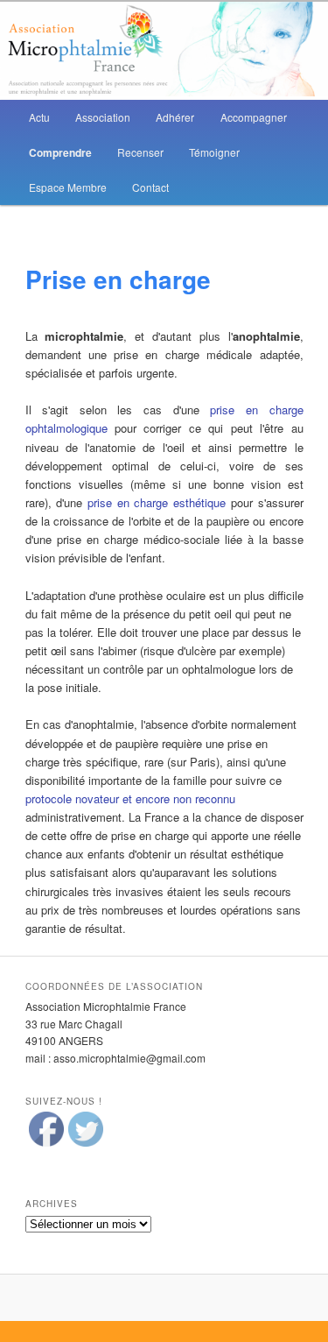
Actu (39, 116)
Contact (150, 187)
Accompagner (253, 116)
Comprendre (60, 152)
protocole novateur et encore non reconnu (130, 798)
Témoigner (214, 152)
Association (102, 116)
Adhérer (175, 116)
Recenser (140, 152)
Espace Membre (68, 187)
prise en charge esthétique (156, 502)
